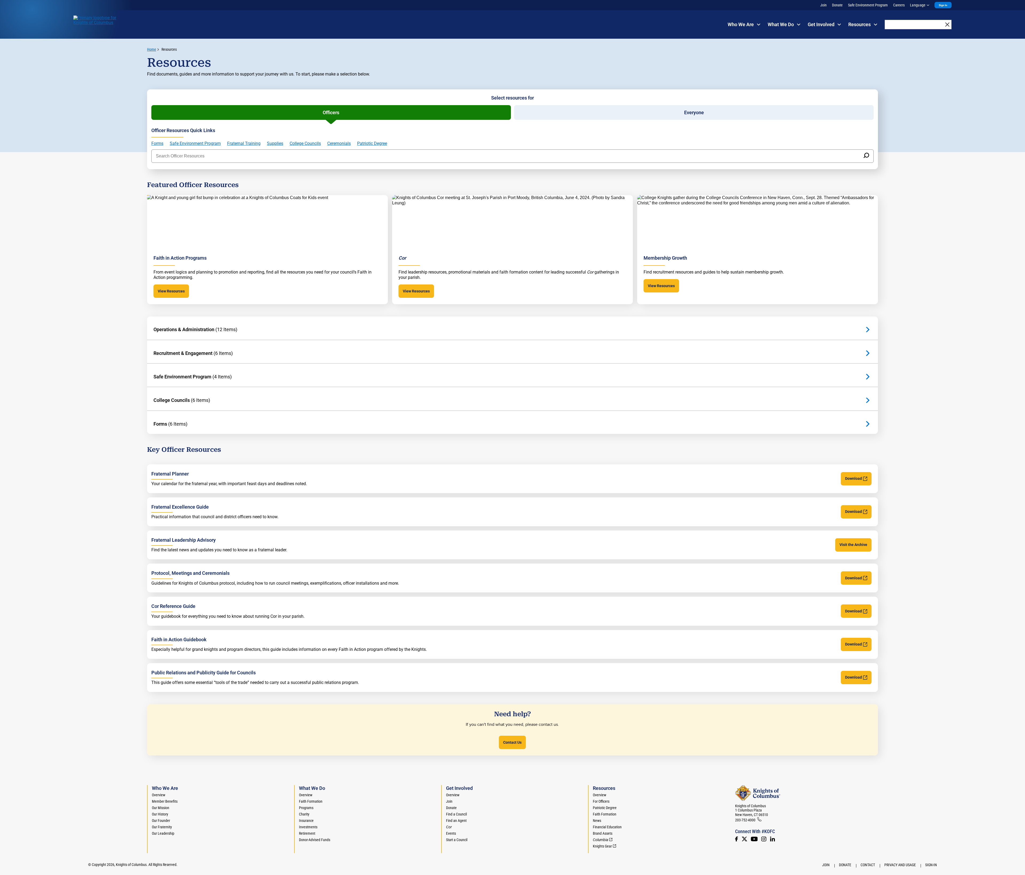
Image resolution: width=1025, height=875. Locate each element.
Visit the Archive (853, 545)
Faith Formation (310, 801)
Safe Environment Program (868, 5)
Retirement (307, 833)
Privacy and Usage (900, 865)
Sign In (943, 5)
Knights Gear (602, 846)
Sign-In (931, 865)
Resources (169, 49)
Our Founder (161, 820)
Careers (899, 5)
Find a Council (456, 814)
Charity (304, 814)
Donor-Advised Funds (314, 840)
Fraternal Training (244, 143)
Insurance (306, 820)
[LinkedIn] (772, 839)
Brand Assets (602, 833)
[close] (947, 24)
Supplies (275, 143)
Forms (157, 143)
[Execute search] (866, 156)
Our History (160, 814)
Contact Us (512, 742)
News (597, 820)
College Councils (305, 143)
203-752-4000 (745, 820)
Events (451, 833)
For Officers (601, 801)
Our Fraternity (162, 827)
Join (823, 5)
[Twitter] (744, 839)
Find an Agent (456, 820)
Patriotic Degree (372, 143)
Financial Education (607, 827)
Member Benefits (165, 801)
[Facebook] (736, 839)
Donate (837, 5)
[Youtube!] (754, 839)
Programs (306, 808)
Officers (331, 112)
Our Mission (160, 808)
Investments (308, 827)
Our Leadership (163, 833)
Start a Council (456, 840)
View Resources (171, 291)
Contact (868, 865)
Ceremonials (339, 143)
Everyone (694, 112)
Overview (158, 795)
